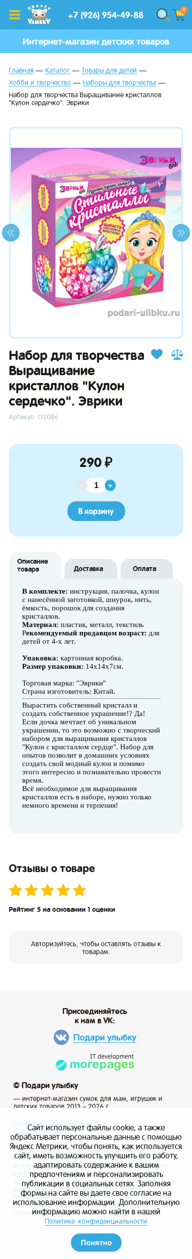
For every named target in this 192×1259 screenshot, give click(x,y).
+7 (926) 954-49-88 (105, 15)
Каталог (57, 70)
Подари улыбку (104, 1037)
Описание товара (32, 565)
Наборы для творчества (119, 82)
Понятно (96, 1242)
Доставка (88, 569)
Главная (21, 70)
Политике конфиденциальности (96, 1221)
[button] (11, 233)
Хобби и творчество (40, 82)
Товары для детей (109, 70)
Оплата (144, 569)
